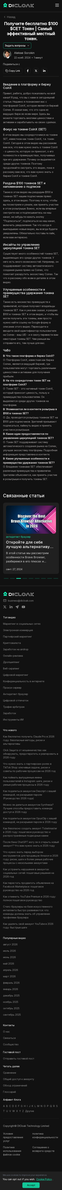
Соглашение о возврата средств (43, 1149)
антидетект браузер (18, 536)
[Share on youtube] (23, 607)
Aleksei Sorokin (24, 53)
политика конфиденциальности (45, 1135)
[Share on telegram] (17, 607)
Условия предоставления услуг (13, 1137)
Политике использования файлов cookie (12, 1151)
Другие (29, 1111)
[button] (17, 45)
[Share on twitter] (5, 607)
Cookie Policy (44, 1179)
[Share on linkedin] (11, 607)
